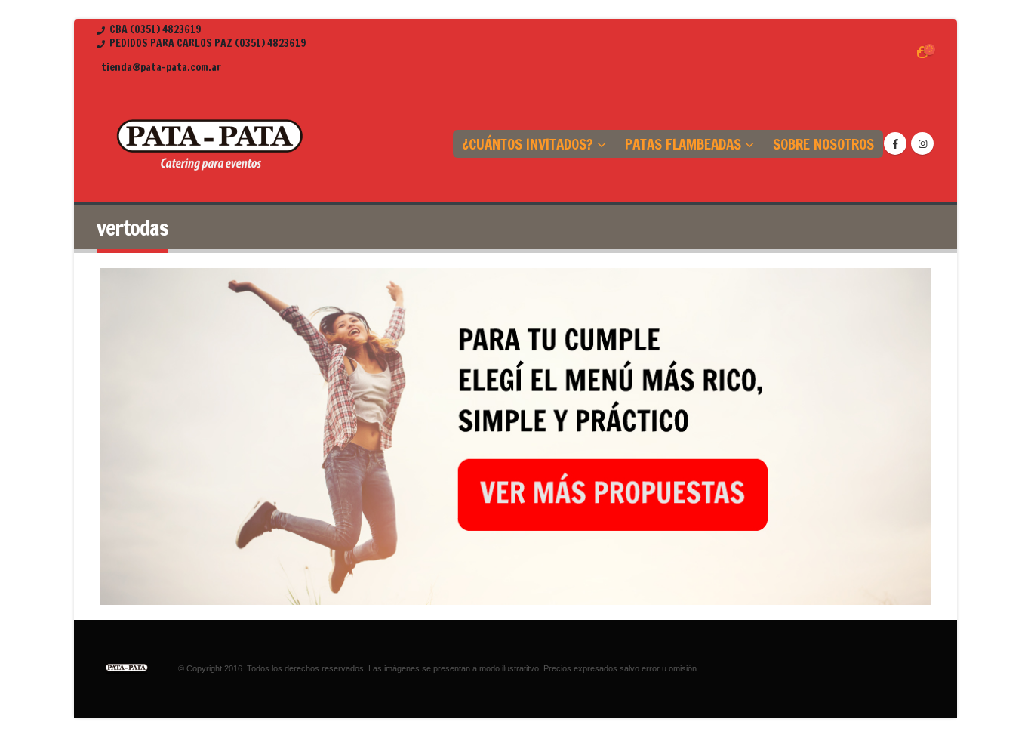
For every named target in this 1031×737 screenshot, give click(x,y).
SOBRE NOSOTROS (823, 144)
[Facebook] (895, 143)
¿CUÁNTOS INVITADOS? (527, 144)
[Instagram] (922, 143)
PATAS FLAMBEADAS (683, 144)
